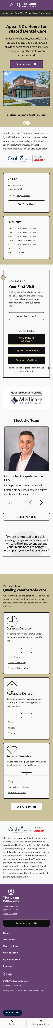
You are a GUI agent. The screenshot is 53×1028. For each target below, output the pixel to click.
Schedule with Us (26, 64)
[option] (26, 461)
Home (6, 933)
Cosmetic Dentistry (17, 662)
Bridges (11, 727)
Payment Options (26, 360)
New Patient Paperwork (26, 339)
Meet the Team (10, 946)
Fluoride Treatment (17, 792)
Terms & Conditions (23, 990)
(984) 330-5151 (23, 195)
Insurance (8, 966)
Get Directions (26, 204)
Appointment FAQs (26, 350)
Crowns (11, 733)
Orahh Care (38, 990)
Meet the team (26, 516)
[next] (45, 502)
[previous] (34, 502)
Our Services (9, 939)
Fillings (11, 722)
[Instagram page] (10, 974)
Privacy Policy (8, 990)
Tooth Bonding (15, 657)
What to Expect (26, 316)
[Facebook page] (5, 974)
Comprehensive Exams (18, 787)
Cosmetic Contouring (18, 668)
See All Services (26, 806)
